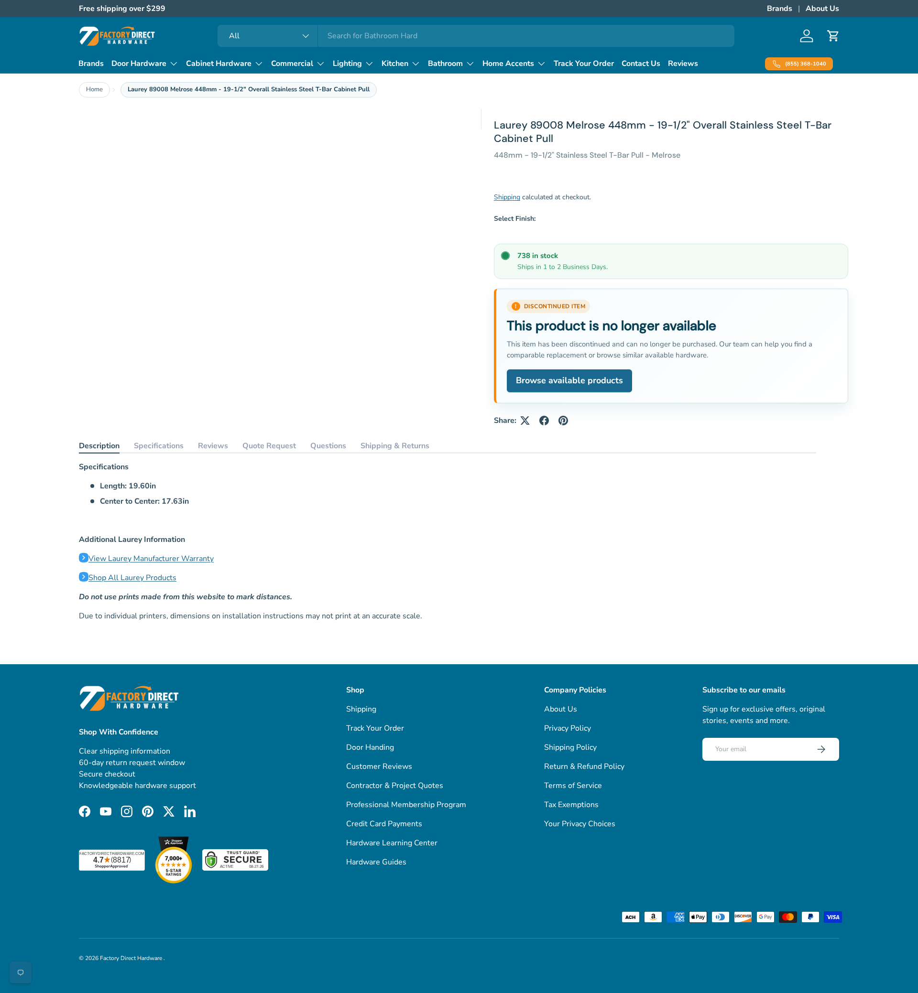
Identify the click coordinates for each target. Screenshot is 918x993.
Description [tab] (99, 446)
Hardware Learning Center (391, 843)
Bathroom (445, 63)
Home (94, 89)
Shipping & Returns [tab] (395, 446)
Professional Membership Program (406, 804)
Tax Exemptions (571, 804)
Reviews (683, 63)
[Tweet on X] (525, 420)
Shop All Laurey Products (132, 577)
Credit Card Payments (384, 824)
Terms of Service (573, 785)
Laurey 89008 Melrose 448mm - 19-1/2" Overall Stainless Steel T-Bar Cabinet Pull (249, 89)
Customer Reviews (379, 766)
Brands (779, 8)
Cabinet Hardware (218, 63)
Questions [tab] (328, 446)
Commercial (292, 63)
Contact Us (641, 63)
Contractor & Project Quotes (394, 785)
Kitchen (395, 63)
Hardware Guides (376, 862)
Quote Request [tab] (269, 446)
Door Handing (370, 747)
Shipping (507, 197)
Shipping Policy (570, 747)
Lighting (347, 63)
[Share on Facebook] (544, 420)
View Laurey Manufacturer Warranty (151, 558)
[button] (833, 35)
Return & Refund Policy (584, 766)
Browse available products (569, 380)
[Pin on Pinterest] (563, 420)
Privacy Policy (567, 728)
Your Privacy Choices (579, 824)
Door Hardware (138, 63)
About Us (822, 8)
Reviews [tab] (213, 446)
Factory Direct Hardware (132, 958)
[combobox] (476, 36)
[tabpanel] (447, 541)
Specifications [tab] (159, 446)
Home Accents (508, 63)
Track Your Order (584, 63)
